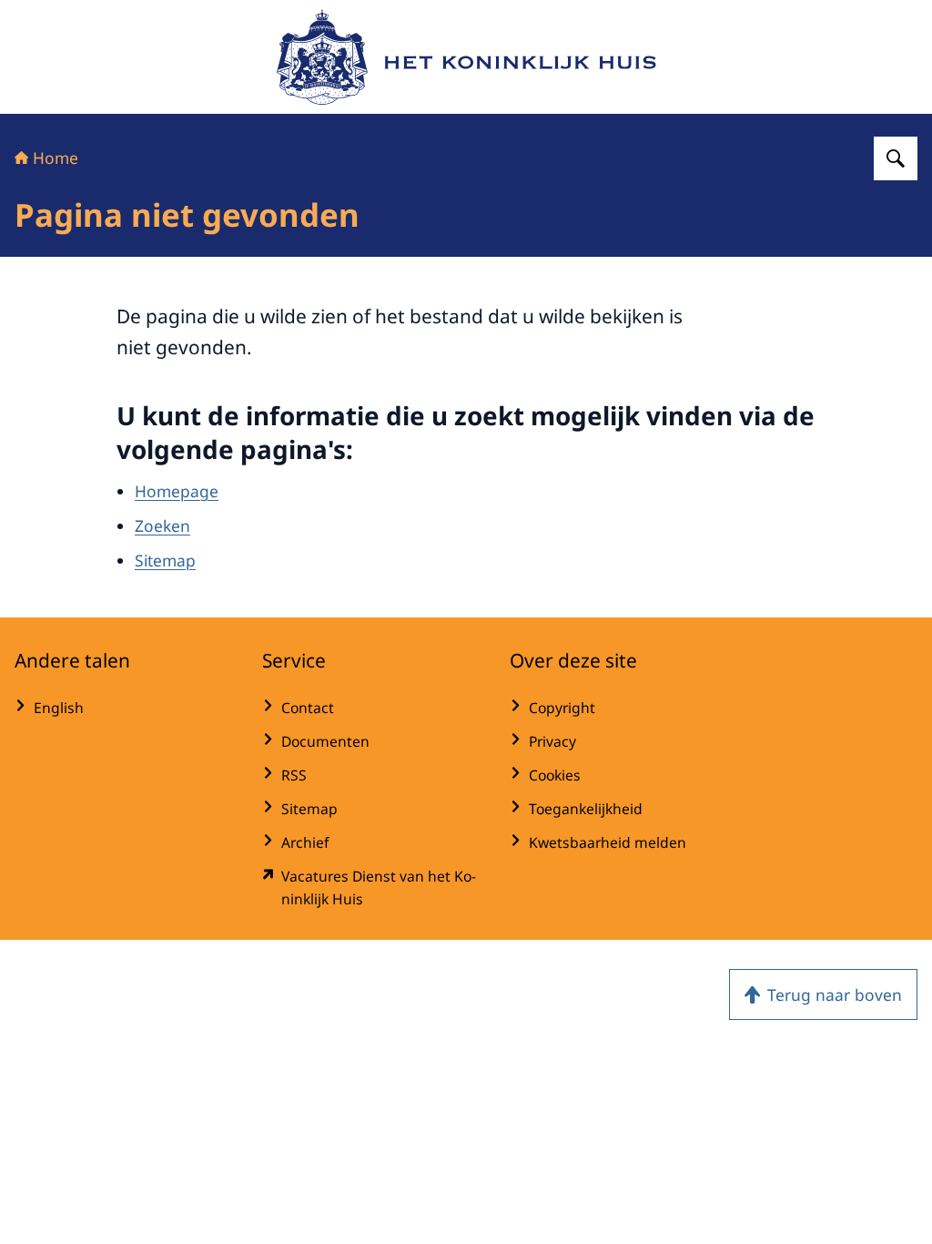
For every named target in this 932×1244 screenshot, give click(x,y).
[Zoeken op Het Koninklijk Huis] (895, 158)
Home (55, 157)
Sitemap (165, 560)
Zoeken (162, 525)
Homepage (176, 491)
